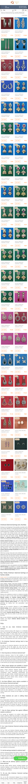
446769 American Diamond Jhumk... (19, 115)
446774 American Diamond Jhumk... (5, 179)
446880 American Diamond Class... (19, 389)
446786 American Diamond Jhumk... (5, 305)
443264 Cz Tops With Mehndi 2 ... (6, 515)
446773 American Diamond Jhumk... (19, 158)
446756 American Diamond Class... (5, 73)
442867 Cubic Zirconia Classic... (20, 494)
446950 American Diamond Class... (19, 410)
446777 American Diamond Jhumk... (19, 200)
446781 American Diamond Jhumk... (19, 242)
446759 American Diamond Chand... (5, 94)
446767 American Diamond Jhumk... (19, 94)
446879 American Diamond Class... (5, 389)
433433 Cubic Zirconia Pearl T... (20, 431)
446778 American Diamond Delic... (5, 221)
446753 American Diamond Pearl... (19, 31)
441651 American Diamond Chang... (5, 494)
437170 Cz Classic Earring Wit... (5, 452)
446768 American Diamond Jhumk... (5, 115)
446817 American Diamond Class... (19, 326)
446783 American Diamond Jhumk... (19, 263)
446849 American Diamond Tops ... (5, 347)
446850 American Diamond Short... (19, 347)
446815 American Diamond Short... (19, 305)
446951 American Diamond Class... (5, 431)
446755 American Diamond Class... (19, 52)
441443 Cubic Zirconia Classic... (20, 473)
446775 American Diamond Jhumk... (19, 179)
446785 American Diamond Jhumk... (19, 284)
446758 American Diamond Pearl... (19, 73)
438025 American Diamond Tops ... (5, 473)
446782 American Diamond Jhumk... (5, 263)
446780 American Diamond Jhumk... (5, 242)
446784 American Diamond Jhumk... (5, 284)
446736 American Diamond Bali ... (5, 31)
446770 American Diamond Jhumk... (5, 137)
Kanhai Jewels (3, 577)
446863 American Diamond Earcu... (19, 368)
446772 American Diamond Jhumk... (5, 158)
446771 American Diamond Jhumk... (19, 137)
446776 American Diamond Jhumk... (5, 200)
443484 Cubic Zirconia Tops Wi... (20, 515)
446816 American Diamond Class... (5, 326)
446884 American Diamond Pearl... (5, 410)
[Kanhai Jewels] (15, 2)
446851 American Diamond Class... (5, 368)
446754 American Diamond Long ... (5, 52)
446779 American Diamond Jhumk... (19, 221)
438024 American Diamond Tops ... (19, 452)
